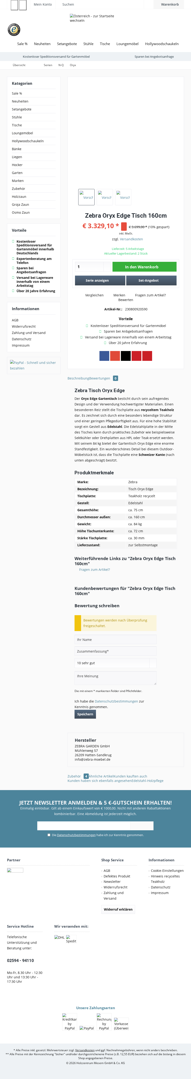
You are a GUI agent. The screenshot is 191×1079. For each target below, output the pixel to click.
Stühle (17, 117)
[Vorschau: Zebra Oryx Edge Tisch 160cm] (86, 197)
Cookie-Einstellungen (167, 870)
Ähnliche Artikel (101, 776)
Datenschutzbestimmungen (116, 701)
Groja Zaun (20, 204)
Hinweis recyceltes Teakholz (165, 879)
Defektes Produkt (117, 876)
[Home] (10, 44)
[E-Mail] (147, 356)
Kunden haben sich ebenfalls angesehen (100, 780)
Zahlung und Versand (29, 332)
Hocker (17, 165)
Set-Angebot (149, 280)
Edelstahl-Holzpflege (148, 780)
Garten (17, 172)
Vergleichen (94, 295)
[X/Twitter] (126, 356)
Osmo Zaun (21, 212)
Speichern (85, 714)
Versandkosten (131, 239)
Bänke (16, 149)
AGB (15, 320)
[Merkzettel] (148, 4)
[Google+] (115, 356)
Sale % (17, 93)
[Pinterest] (136, 356)
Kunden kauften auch (130, 776)
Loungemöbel (22, 133)
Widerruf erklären (118, 909)
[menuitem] (168, 4)
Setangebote (21, 109)
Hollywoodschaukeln (28, 141)
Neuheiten (20, 101)
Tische (17, 125)
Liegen (17, 157)
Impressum (21, 345)
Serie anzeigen (97, 280)
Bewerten (125, 300)
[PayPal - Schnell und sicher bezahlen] (34, 365)
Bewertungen (102, 378)
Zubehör (18, 188)
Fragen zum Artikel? (150, 295)
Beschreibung (78, 378)
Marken (18, 180)
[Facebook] (104, 356)
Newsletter (112, 881)
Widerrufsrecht (24, 326)
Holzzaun (19, 196)
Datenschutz (21, 339)
